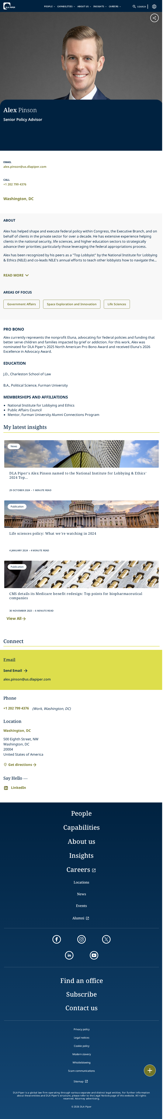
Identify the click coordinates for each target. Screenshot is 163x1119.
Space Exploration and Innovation (72, 304)
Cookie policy (81, 1046)
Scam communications (81, 1071)
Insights (98, 6)
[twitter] (106, 939)
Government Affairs (21, 304)
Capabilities (65, 6)
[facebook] (56, 939)
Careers (113, 6)
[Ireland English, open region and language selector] (154, 6)
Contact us (81, 1007)
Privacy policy (82, 1029)
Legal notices (81, 1037)
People (48, 6)
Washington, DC (18, 198)
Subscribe (81, 994)
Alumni (78, 918)
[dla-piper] (16, 6)
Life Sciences (117, 304)
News (81, 894)
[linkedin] (69, 955)
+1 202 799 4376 (14, 184)
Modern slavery (81, 1054)
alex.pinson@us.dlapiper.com (24, 167)
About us (83, 6)
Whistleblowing (81, 1062)
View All (14, 618)
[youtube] (94, 955)
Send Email (12, 670)
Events (81, 905)
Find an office (81, 980)
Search (141, 6)
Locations (81, 882)
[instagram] (81, 939)
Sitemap (78, 1081)
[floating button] (150, 1070)
